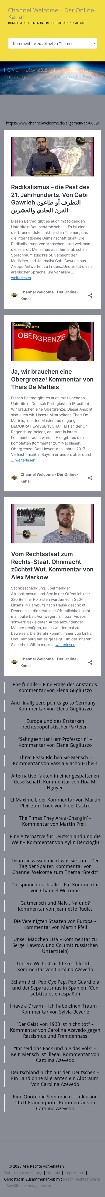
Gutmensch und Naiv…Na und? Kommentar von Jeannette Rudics (55, 906)
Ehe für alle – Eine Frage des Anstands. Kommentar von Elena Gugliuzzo (55, 687)
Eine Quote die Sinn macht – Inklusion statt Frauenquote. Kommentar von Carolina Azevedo (55, 1102)
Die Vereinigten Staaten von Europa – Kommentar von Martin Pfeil (55, 924)
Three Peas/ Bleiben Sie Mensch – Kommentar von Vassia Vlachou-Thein (55, 760)
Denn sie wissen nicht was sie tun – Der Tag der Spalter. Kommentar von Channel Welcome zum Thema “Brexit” (55, 866)
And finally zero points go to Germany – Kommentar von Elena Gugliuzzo (55, 705)
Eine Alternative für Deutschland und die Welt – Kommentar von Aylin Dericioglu (55, 842)
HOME (11, 70)
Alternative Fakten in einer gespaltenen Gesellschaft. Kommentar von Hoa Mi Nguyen (55, 781)
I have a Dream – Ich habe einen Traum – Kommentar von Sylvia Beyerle (55, 1008)
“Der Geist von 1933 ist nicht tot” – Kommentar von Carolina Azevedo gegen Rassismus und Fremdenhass (55, 1030)
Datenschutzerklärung (23, 1172)
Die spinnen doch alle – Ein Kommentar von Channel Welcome (55, 887)
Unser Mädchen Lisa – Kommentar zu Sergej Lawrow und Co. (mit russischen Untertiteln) (55, 945)
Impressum (74, 1172)
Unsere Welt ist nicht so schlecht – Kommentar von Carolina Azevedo (55, 966)
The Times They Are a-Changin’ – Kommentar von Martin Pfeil (55, 821)
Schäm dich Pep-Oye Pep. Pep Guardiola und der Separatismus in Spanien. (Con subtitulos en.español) (55, 988)
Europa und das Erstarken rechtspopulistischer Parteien (55, 724)
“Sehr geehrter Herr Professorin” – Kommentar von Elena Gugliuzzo (55, 742)
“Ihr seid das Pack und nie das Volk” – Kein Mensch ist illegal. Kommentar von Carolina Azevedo (55, 1054)
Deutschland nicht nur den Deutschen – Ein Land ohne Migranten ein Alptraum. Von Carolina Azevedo (55, 1078)
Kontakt (53, 1172)
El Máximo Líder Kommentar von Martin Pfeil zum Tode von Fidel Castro (55, 802)
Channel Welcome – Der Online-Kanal (52, 13)
